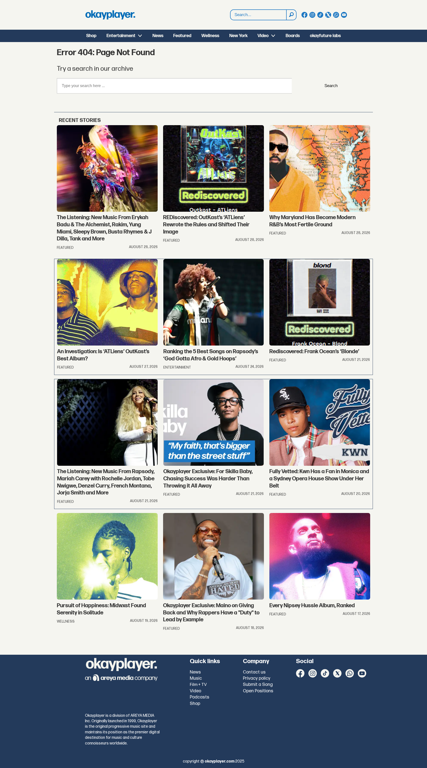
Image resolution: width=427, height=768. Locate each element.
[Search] (291, 15)
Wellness (210, 35)
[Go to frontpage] (110, 15)
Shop (91, 35)
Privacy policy (256, 678)
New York (238, 35)
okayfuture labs (325, 35)
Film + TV (198, 684)
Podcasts (199, 697)
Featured (182, 35)
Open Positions (258, 691)
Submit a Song (258, 684)
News (157, 35)
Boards (293, 35)
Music (196, 678)
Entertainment (121, 35)
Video (263, 35)
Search (331, 85)
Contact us (254, 672)
